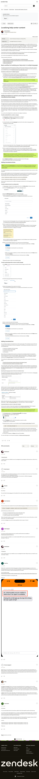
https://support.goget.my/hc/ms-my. (7, 534)
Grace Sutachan (7, 500)
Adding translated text (7, 63)
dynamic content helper (25, 406)
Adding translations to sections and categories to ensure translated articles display (18, 60)
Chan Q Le (4, 551)
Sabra (2, 669)
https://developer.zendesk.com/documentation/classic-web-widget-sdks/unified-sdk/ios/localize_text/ (19, 573)
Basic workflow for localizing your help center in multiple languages (15, 59)
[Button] (2, 440)
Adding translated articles (8, 61)
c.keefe (2, 692)
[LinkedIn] (31, 23)
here (11, 493)
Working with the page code (25, 435)
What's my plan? (35, 36)
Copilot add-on (12, 165)
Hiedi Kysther (6, 451)
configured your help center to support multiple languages (14, 44)
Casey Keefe (6, 703)
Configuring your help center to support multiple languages (16, 75)
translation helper (15, 91)
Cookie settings (22, 771)
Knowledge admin (7, 413)
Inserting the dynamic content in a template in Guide (12, 363)
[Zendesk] (19, 763)
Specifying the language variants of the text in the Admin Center (15, 362)
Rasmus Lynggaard (7, 664)
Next (23, 739)
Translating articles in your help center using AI (19, 69)
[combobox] (25, 446)
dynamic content (9, 690)
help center (6, 116)
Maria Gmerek (4, 457)
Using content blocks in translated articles (17, 53)
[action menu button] (37, 451)
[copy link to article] (37, 23)
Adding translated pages (7, 367)
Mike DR (5, 485)
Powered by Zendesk (20, 776)
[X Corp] (33, 23)
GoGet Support (7, 528)
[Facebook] (35, 23)
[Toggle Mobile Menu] (37, 2)
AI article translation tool (16, 77)
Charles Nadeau (7, 30)
